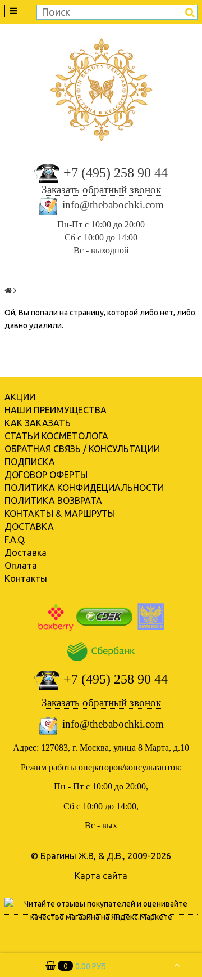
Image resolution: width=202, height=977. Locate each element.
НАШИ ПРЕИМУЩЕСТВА (55, 410)
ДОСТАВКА (29, 526)
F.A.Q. (14, 539)
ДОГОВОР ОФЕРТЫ (46, 475)
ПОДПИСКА (29, 462)
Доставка (25, 552)
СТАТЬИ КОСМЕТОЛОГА (56, 436)
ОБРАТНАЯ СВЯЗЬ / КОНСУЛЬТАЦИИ (82, 449)
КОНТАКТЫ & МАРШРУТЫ (59, 513)
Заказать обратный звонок (101, 189)
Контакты (25, 578)
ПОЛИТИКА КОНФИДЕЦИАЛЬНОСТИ (84, 488)
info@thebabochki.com (113, 205)
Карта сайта (101, 876)
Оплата (20, 565)
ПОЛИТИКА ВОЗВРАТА (53, 501)
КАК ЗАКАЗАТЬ (37, 423)
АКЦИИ (19, 397)
